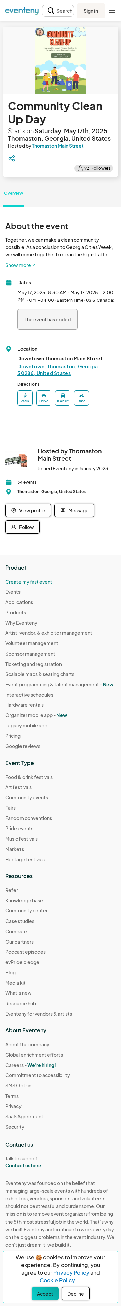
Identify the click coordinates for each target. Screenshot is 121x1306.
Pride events (19, 828)
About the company (27, 1044)
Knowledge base (24, 900)
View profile (32, 510)
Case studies (19, 921)
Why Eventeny (21, 623)
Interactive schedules (29, 695)
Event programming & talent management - (59, 684)
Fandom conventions (28, 818)
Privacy (13, 1106)
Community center (26, 910)
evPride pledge (22, 962)
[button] (58, 10)
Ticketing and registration (33, 664)
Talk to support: (23, 1161)
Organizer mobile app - (36, 715)
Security (14, 1127)
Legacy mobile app (26, 725)
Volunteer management (31, 643)
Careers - (30, 1065)
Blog (10, 972)
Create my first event (28, 582)
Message (78, 510)
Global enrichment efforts (34, 1055)
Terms (12, 1096)
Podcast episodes (25, 952)
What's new (18, 993)
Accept (45, 1294)
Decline (75, 1294)
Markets (14, 849)
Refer (11, 890)
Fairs (10, 808)
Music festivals (21, 839)
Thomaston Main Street (58, 146)
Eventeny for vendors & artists (38, 1014)
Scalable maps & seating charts (39, 674)
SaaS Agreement (24, 1116)
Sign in (91, 11)
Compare (16, 931)
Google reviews (22, 746)
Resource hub (20, 1003)
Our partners (19, 942)
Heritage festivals (25, 859)
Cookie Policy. (58, 1280)
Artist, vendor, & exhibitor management (48, 633)
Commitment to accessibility (37, 1075)
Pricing (13, 736)
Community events (26, 797)
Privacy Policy (71, 1272)
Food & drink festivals (29, 777)
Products (15, 612)
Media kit (15, 983)
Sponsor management (30, 653)
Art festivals (18, 787)
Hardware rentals (24, 705)
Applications (19, 602)
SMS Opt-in (18, 1085)
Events (13, 592)
